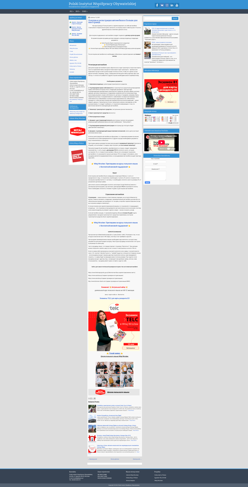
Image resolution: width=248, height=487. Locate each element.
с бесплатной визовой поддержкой (113, 167)
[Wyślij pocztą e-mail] (89, 398)
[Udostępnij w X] (93, 398)
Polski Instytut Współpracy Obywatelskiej (102, 4)
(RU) (77, 11)
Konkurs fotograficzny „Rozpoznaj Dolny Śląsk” (109, 415)
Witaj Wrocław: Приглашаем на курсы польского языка (116, 164)
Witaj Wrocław (74, 48)
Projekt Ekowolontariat (76, 54)
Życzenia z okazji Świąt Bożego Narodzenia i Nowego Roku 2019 (114, 435)
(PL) (71, 11)
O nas (71, 51)
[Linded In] (172, 5)
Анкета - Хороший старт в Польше (77, 22)
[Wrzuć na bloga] (91, 398)
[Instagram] (167, 5)
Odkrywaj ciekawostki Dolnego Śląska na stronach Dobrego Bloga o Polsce (116, 425)
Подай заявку (114, 353)
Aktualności (73, 45)
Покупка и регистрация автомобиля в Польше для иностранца (112, 21)
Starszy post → (137, 459)
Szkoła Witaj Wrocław (132, 475)
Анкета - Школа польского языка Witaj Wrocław (77, 28)
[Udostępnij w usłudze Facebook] (95, 398)
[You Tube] (177, 5)
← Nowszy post (92, 459)
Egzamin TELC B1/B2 (75, 63)
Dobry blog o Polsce (132, 477)
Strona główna (115, 459)
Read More (131, 410)
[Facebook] (157, 5)
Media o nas (73, 60)
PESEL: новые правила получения (162, 42)
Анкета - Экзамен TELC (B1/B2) (77, 34)
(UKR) (84, 11)
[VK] (162, 5)
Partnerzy (72, 69)
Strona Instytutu (130, 480)
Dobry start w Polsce (75, 66)
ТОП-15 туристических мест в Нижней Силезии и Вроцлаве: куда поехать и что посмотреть (164, 30)
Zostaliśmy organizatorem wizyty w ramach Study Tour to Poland (114, 405)
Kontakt (72, 72)
